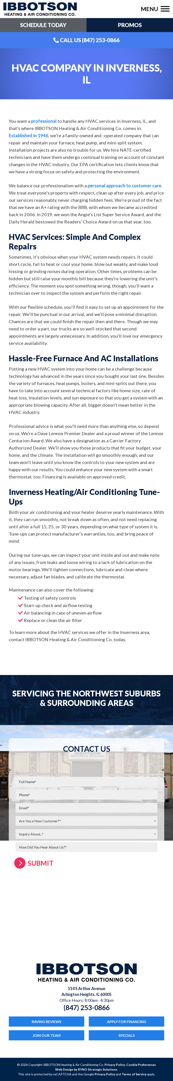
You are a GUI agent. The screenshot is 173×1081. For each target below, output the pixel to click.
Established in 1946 (28, 135)
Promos (130, 25)
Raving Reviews (46, 1021)
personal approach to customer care (124, 185)
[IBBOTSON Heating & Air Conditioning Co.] (40, 8)
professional (44, 121)
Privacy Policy (115, 1065)
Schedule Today (43, 25)
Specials (126, 1035)
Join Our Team (46, 1035)
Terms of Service (134, 1074)
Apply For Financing (126, 1021)
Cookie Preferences (141, 1065)
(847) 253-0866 (87, 1007)
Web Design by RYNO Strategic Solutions (86, 1069)
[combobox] (86, 821)
